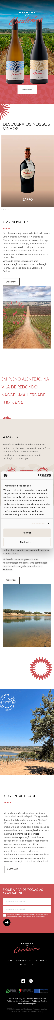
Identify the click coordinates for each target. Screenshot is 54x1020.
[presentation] (1, 210)
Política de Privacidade (37, 916)
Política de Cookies (39, 1001)
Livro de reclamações (27, 1004)
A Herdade (21, 960)
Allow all (27, 532)
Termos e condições (16, 998)
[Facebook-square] (23, 981)
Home (10, 960)
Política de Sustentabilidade (18, 1001)
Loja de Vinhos (38, 960)
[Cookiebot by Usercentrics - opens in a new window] (38, 475)
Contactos (27, 964)
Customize (25, 542)
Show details (38, 523)
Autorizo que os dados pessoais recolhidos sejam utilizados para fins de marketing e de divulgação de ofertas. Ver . (27, 915)
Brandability (38, 1011)
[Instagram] (31, 981)
